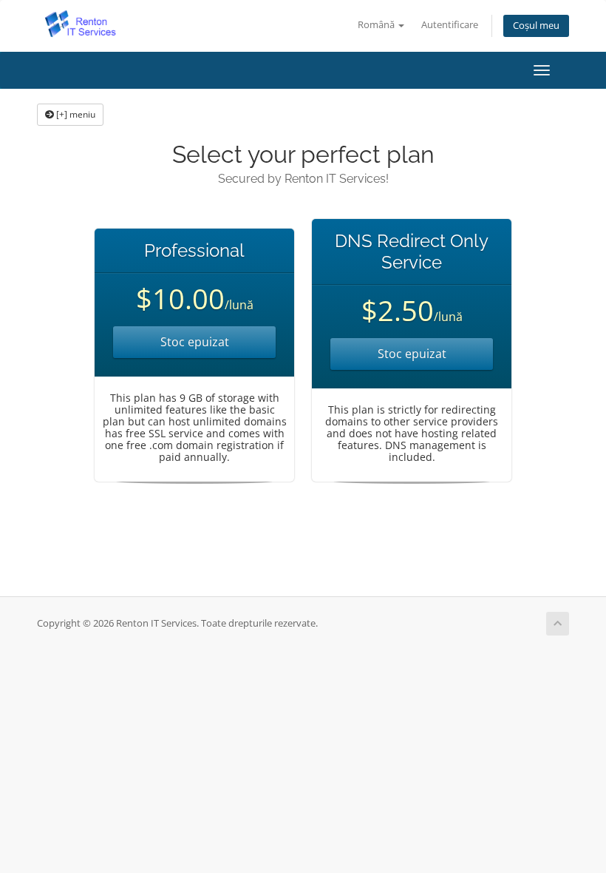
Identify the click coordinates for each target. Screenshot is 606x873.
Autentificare (449, 24)
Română (377, 24)
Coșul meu (536, 25)
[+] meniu (74, 114)
